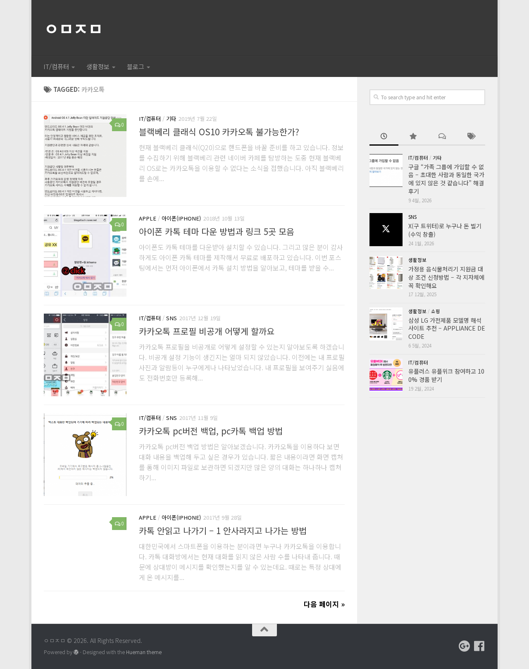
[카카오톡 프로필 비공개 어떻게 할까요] (85, 355)
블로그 (135, 66)
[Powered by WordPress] (76, 652)
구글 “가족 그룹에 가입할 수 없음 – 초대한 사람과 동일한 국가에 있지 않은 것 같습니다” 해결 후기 (446, 179)
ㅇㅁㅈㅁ (73, 28)
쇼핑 (435, 311)
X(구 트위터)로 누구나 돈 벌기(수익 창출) (444, 230)
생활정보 (98, 66)
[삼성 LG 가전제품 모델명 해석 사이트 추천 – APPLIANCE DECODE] (386, 323)
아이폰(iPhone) (181, 218)
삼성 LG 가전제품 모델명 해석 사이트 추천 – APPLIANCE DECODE (446, 328)
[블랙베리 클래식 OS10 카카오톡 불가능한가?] (85, 155)
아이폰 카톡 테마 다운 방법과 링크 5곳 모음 (216, 231)
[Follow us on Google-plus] (464, 646)
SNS (171, 318)
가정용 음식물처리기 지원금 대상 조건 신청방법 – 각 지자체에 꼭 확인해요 (446, 277)
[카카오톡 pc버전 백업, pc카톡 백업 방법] (85, 454)
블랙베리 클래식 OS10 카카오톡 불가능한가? (219, 131)
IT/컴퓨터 (56, 66)
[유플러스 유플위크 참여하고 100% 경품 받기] (386, 375)
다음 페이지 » (324, 604)
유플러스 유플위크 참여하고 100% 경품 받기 (446, 375)
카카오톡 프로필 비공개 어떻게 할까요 (206, 331)
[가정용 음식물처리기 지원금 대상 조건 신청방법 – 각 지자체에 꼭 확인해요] (386, 272)
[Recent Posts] (383, 137)
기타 (171, 118)
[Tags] (470, 137)
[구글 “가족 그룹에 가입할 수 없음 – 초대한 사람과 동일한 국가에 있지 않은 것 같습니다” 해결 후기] (386, 170)
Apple (147, 218)
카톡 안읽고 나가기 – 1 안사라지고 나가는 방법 (223, 530)
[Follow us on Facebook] (479, 646)
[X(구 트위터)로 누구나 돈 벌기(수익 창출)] (386, 229)
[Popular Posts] (412, 137)
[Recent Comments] (441, 137)
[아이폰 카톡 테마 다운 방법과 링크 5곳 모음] (85, 255)
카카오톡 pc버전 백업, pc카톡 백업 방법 (211, 430)
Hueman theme (144, 652)
